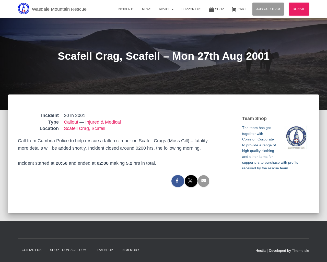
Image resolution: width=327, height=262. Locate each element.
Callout (71, 122)
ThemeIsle (300, 250)
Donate (299, 9)
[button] (172, 9)
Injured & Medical (103, 122)
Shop (219, 9)
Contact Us (31, 250)
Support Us (191, 9)
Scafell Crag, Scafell (84, 128)
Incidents (126, 9)
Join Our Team (268, 9)
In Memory (130, 250)
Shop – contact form (68, 250)
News (146, 9)
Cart (242, 9)
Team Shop (104, 250)
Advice (165, 9)
